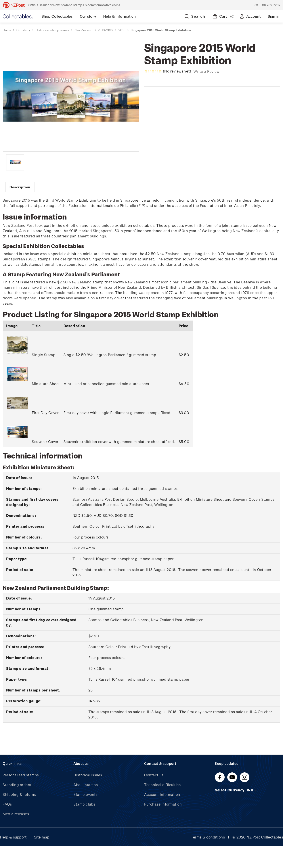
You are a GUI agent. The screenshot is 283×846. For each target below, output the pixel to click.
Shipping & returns (19, 794)
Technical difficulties (162, 785)
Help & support (13, 837)
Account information (162, 794)
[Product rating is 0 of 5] (153, 71)
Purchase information (163, 804)
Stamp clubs (84, 804)
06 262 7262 (271, 5)
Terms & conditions (208, 837)
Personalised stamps (21, 775)
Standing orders (17, 785)
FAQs (7, 804)
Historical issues (87, 775)
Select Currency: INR (234, 790)
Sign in (273, 16)
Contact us (153, 775)
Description (20, 187)
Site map (42, 837)
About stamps (85, 785)
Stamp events (85, 794)
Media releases (16, 814)
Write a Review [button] (206, 71)
